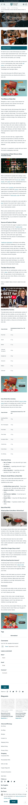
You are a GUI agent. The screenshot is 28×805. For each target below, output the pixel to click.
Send (5, 687)
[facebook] (11, 781)
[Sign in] (23, 4)
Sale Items (3, 776)
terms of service (20, 796)
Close (14, 785)
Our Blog (3, 730)
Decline (6, 801)
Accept (13, 801)
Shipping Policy (5, 742)
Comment (4, 670)
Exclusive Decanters (6, 772)
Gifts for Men (4, 763)
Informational (14, 635)
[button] (1, 1)
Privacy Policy (4, 750)
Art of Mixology (14, 7)
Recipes (3, 734)
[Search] (4, 4)
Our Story (3, 726)
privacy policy (7, 798)
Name (3, 654)
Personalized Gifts (5, 759)
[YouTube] (8, 781)
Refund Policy (4, 746)
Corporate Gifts (5, 755)
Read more (23, 1)
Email (2, 662)
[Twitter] (14, 781)
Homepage (3, 7)
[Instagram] (1, 781)
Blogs (8, 7)
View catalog (2, 4)
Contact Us (4, 738)
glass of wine (20, 564)
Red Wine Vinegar (7, 548)
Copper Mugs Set (5, 767)
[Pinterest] (4, 781)
